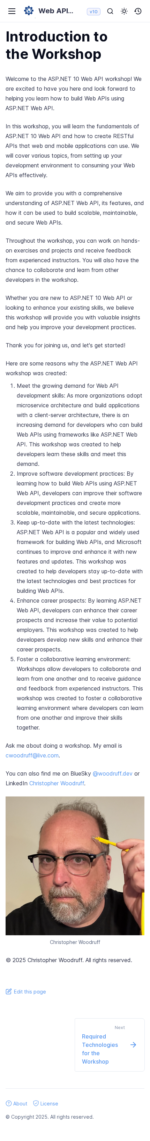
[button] (124, 11)
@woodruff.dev (113, 773)
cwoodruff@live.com (32, 755)
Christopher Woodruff (56, 783)
